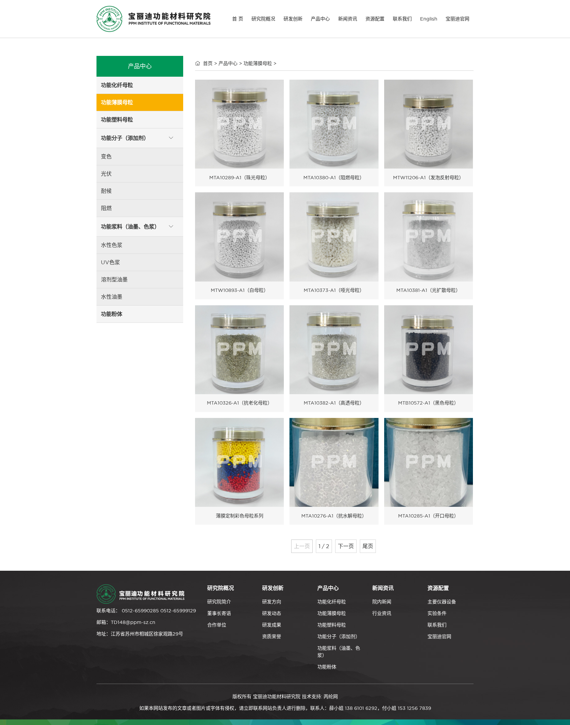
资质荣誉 (271, 636)
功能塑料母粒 (331, 625)
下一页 (346, 546)
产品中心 (320, 18)
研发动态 (271, 613)
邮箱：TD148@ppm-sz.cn (125, 622)
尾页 (367, 546)
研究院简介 (219, 601)
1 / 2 (324, 546)
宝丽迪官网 (457, 18)
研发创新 (293, 18)
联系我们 (402, 18)
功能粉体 (326, 666)
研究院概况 (263, 18)
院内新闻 (381, 601)
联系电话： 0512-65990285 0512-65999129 (146, 610)
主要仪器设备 (442, 601)
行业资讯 (381, 613)
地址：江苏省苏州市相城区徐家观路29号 (139, 633)
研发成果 (271, 625)
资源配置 (374, 18)
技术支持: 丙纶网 (320, 696)
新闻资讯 (347, 18)
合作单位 (216, 625)
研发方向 (271, 601)
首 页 (237, 18)
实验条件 (437, 613)
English (428, 18)
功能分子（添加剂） (338, 636)
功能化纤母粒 (331, 601)
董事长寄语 (219, 613)
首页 (208, 63)
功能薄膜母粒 (257, 63)
